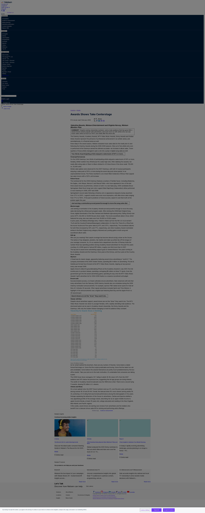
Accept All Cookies (169, 510)
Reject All (156, 510)
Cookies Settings (145, 510)
